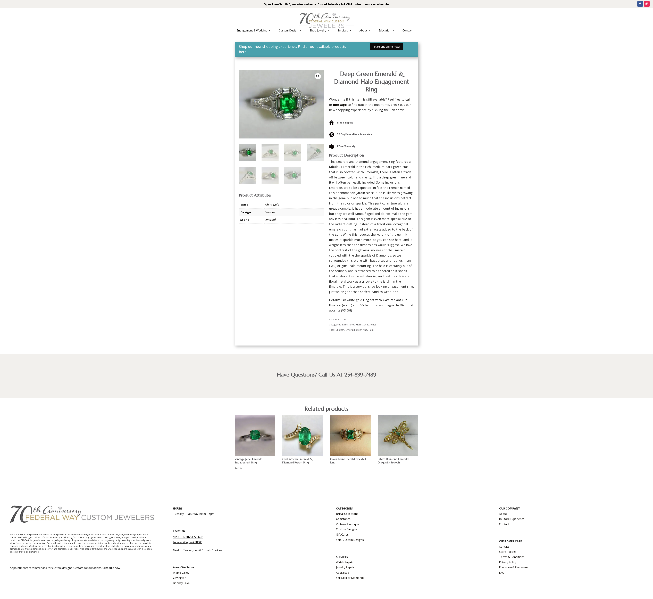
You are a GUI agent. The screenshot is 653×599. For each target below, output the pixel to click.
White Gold (271, 205)
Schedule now (111, 568)
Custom (269, 212)
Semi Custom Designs (350, 540)
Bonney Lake (181, 583)
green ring (361, 329)
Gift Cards (342, 534)
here (242, 52)
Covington (179, 578)
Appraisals (342, 573)
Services (343, 30)
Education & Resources (513, 567)
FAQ (501, 573)
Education (385, 30)
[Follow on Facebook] (640, 4)
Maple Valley (181, 573)
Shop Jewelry (318, 30)
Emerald (270, 220)
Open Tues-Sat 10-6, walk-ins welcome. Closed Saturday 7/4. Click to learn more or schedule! (327, 4)
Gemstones (362, 324)
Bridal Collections (347, 514)
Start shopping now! (387, 46)
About (363, 30)
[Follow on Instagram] (647, 4)
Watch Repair (344, 562)
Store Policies (507, 552)
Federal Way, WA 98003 (187, 542)
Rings (373, 324)
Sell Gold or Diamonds (350, 578)
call (408, 99)
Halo (371, 329)
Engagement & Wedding (252, 30)
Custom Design (288, 30)
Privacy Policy (507, 562)
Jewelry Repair (345, 567)
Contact (407, 30)
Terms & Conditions (511, 557)
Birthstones (348, 324)
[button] (318, 76)
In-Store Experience (511, 519)
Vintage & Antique (347, 524)
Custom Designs (346, 529)
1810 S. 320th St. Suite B (188, 537)
